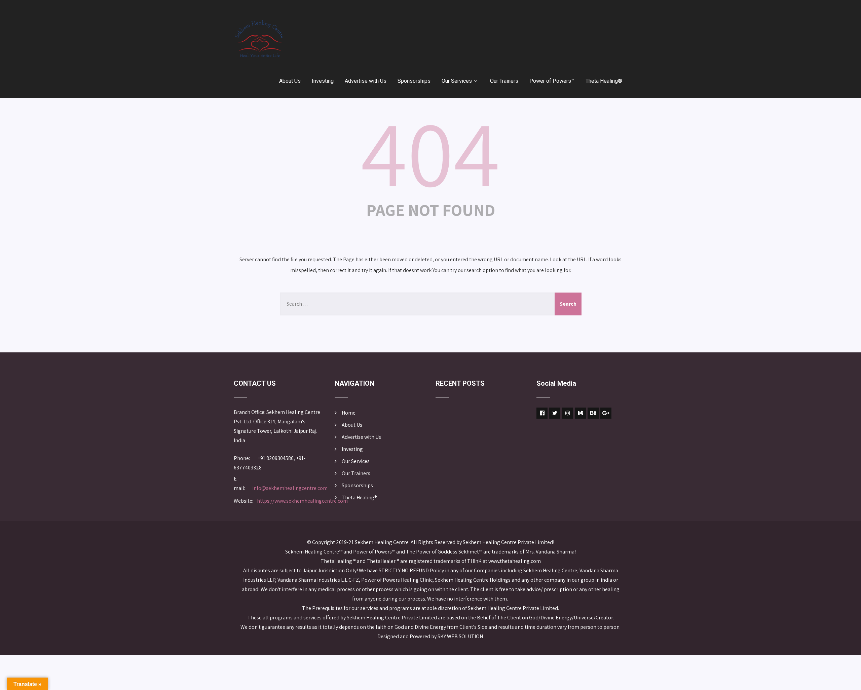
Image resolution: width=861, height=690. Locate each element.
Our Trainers (504, 81)
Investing (323, 81)
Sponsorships (414, 81)
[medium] (580, 413)
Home (348, 412)
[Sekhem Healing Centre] (259, 38)
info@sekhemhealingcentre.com (290, 488)
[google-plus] (605, 413)
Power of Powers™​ (551, 81)
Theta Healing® (604, 81)
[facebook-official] (542, 413)
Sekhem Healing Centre (382, 542)
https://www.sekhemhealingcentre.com (302, 500)
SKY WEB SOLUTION (461, 636)
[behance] (593, 413)
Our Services (457, 81)
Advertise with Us (365, 81)
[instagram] (567, 413)
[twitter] (554, 413)
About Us (290, 81)
